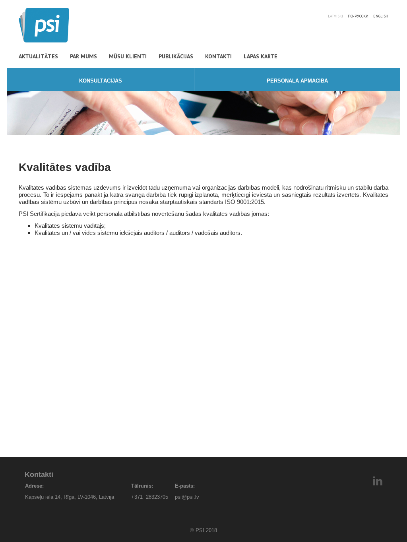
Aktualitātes (38, 56)
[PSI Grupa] (44, 40)
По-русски (358, 16)
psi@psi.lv (187, 497)
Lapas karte (260, 56)
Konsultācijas (100, 81)
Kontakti (218, 56)
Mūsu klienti (128, 56)
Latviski (335, 16)
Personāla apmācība (297, 81)
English (380, 16)
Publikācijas (176, 56)
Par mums (83, 56)
